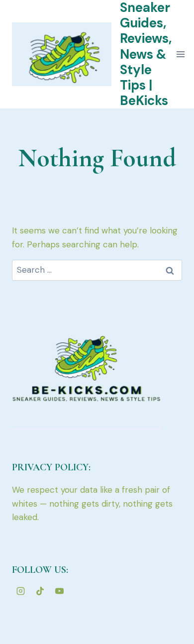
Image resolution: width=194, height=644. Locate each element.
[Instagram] (20, 590)
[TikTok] (39, 590)
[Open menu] (181, 54)
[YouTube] (59, 590)
